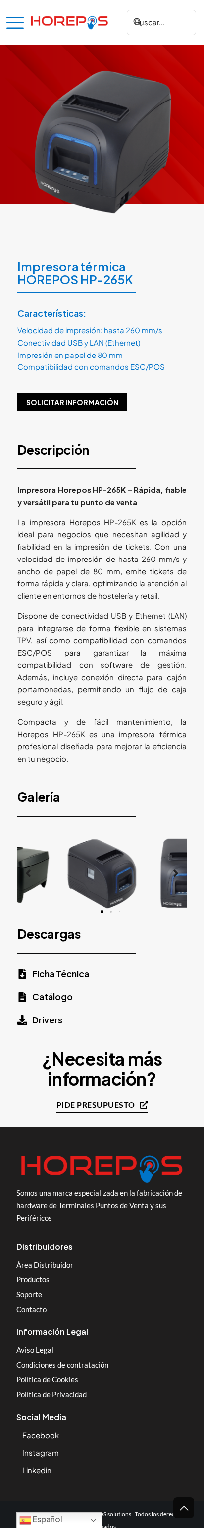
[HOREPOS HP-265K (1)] (102, 873)
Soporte (29, 1294)
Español (46, 1519)
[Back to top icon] (183, 1507)
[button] (28, 873)
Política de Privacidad (51, 1394)
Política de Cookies (47, 1379)
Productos (33, 1279)
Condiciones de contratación (62, 1364)
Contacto (31, 1309)
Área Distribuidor (44, 1264)
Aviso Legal (34, 1349)
